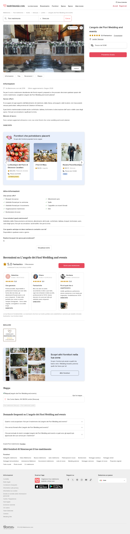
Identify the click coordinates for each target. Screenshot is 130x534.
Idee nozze (79, 6)
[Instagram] (81, 480)
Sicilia (28, 13)
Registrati (123, 6)
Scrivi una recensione (71, 266)
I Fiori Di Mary (41, 165)
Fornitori (55, 6)
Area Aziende (122, 2)
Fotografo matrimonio (10, 458)
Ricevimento (44, 6)
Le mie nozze (33, 6)
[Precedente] (6, 162)
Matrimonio (7, 13)
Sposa (63, 6)
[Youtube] (86, 480)
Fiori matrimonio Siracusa (11, 405)
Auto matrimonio (54, 458)
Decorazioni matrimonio (46, 461)
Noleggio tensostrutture (11, 461)
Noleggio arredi (108, 458)
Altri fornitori (65, 373)
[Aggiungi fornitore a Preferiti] (81, 27)
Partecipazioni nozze (68, 458)
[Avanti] (81, 162)
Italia (104, 480)
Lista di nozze (60, 461)
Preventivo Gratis (108, 55)
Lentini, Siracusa (97, 39)
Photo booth (18, 464)
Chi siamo (6, 508)
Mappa (40, 76)
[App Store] (41, 488)
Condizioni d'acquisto (10, 485)
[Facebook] (68, 480)
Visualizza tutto (44, 248)
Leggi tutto (7, 125)
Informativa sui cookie (10, 491)
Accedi (115, 6)
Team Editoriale (8, 511)
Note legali (6, 482)
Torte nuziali (7, 464)
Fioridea (22, 444)
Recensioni (28, 76)
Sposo (70, 6)
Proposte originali (115, 461)
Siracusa (36, 13)
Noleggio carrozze (88, 461)
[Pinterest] (77, 480)
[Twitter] (73, 480)
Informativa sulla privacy (10, 488)
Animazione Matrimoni (28, 461)
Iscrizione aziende (9, 505)
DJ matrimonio (29, 464)
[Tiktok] (90, 480)
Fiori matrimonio (18, 13)
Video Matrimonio (25, 458)
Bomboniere (82, 458)
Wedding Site (7, 516)
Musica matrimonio (40, 458)
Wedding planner (73, 461)
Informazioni (9, 76)
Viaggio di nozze (101, 461)
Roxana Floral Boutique (72, 165)
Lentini (43, 13)
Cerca (67, 18)
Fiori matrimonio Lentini (28, 405)
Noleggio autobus (95, 458)
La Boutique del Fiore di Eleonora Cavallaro (18, 166)
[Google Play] (56, 488)
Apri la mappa (77, 395)
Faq (19, 76)
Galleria (76, 68)
